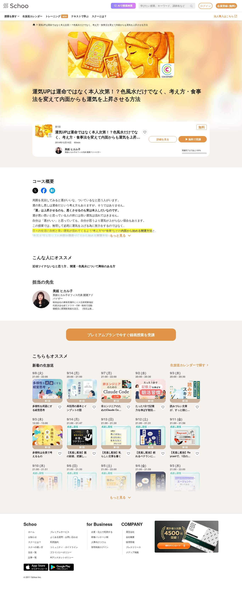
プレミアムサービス (59, 531)
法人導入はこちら (224, 16)
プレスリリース (133, 547)
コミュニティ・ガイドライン (64, 547)
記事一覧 (32, 557)
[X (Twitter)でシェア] (35, 190)
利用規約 (54, 541)
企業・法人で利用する (101, 531)
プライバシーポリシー (60, 552)
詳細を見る (163, 139)
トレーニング (56, 16)
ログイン (205, 6)
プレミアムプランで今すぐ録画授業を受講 (121, 334)
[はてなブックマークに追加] (52, 190)
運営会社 (130, 531)
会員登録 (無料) (226, 6)
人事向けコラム (98, 541)
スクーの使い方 (35, 547)
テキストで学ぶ (80, 16)
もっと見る (121, 235)
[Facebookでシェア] (44, 190)
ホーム (31, 531)
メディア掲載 (132, 552)
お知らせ (32, 536)
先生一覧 (32, 552)
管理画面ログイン (99, 547)
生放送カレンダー (32, 16)
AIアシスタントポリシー (61, 557)
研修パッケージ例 (99, 536)
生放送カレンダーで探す (190, 365)
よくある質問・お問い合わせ (64, 536)
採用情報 (130, 541)
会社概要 (130, 536)
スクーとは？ (99, 16)
